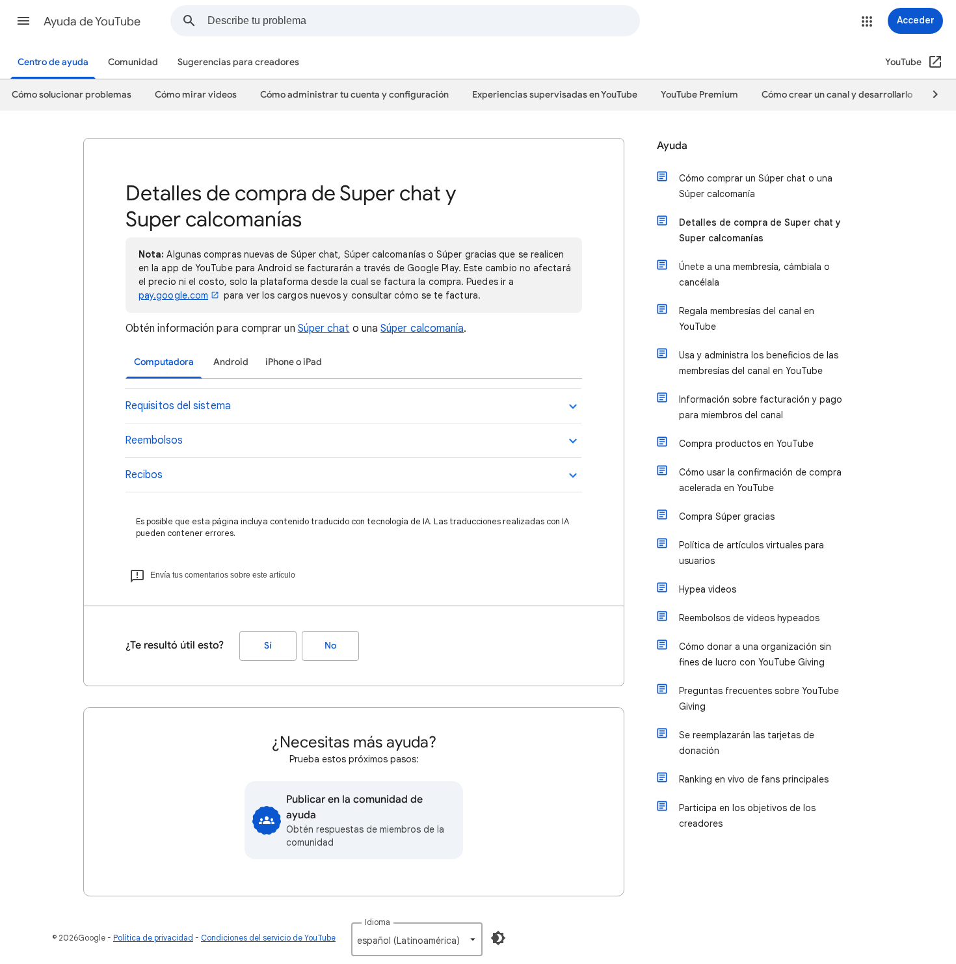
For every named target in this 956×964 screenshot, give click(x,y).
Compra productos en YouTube (746, 443)
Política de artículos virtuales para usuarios (751, 553)
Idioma (377, 922)
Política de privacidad (153, 938)
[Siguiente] (929, 95)
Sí (268, 645)
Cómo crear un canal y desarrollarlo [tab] (837, 94)
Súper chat (324, 328)
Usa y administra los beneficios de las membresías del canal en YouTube (758, 363)
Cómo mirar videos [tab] (196, 94)
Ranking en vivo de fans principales (754, 779)
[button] (23, 20)
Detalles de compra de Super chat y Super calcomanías (760, 230)
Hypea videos (707, 589)
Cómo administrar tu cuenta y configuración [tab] (354, 94)
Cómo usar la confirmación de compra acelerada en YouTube (760, 480)
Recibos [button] (144, 474)
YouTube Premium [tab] (699, 94)
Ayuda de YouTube (92, 21)
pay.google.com (173, 295)
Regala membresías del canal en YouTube (746, 318)
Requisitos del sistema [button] (178, 405)
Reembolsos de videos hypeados (749, 618)
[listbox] (417, 939)
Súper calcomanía (422, 328)
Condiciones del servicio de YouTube (268, 938)
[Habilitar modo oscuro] (498, 938)
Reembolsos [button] (154, 440)
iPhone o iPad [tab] (293, 362)
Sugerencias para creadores (238, 62)
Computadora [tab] (164, 362)
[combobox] (423, 21)
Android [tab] (230, 362)
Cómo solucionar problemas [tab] (71, 94)
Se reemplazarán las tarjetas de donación (746, 742)
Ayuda (672, 145)
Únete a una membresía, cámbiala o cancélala (754, 274)
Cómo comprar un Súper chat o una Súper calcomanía (755, 186)
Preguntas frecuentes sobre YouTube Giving (759, 698)
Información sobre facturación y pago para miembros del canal (760, 407)
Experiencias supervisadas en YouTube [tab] (554, 94)
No (330, 645)
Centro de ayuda (53, 62)
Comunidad (133, 62)
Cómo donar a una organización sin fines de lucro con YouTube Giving (755, 654)
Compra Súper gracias (727, 516)
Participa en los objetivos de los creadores (747, 815)
